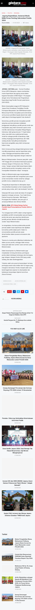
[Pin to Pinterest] (22, 291)
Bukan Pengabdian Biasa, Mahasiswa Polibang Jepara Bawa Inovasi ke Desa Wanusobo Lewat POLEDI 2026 (17, 358)
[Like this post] (10, 291)
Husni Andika (6, 22)
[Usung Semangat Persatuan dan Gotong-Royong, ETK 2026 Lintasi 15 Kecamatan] (17, 375)
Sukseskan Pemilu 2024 (9, 284)
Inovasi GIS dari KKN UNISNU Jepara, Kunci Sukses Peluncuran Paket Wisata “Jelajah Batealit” (17, 483)
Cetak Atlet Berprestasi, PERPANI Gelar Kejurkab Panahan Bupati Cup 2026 (24, 556)
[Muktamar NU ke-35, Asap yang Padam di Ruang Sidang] (7, 568)
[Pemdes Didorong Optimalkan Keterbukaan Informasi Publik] (17, 405)
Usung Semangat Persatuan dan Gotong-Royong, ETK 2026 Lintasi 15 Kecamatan (23, 597)
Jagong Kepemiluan (20, 281)
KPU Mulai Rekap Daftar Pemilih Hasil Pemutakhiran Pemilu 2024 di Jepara (17, 207)
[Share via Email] (26, 291)
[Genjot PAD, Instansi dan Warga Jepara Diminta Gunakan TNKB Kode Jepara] (17, 500)
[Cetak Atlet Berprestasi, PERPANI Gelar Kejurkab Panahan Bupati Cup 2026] (7, 557)
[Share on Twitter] (18, 291)
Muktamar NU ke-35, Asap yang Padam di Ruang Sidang (24, 568)
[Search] (33, 3)
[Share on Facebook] (14, 291)
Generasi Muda (7, 281)
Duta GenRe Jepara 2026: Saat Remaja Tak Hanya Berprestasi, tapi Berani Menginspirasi (17, 451)
